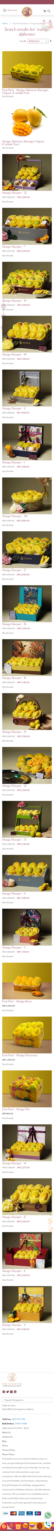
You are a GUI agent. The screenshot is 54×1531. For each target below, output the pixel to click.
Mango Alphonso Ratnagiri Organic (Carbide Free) (23, 143)
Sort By (23, 41)
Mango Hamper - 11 (13, 1217)
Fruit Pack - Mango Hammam (20, 1055)
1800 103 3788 (18, 1419)
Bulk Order (13, 10)
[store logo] (27, 11)
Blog (4, 1441)
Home (5, 23)
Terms (5, 1445)
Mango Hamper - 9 (13, 408)
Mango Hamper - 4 (13, 1325)
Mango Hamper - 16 (14, 678)
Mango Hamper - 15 (14, 732)
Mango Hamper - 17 (14, 570)
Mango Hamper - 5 (13, 947)
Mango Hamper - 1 (13, 462)
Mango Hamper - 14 (14, 1163)
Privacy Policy (8, 1449)
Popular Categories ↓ (14, 1400)
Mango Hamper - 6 (13, 893)
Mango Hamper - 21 (14, 192)
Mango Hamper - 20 (14, 516)
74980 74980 (21, 1423)
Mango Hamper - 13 (14, 839)
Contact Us (7, 1436)
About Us (6, 1432)
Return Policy (8, 1454)
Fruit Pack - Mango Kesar (17, 1001)
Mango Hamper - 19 (14, 300)
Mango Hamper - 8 (13, 1271)
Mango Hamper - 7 (13, 246)
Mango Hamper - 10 (14, 354)
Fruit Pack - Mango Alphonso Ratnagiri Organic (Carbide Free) (25, 92)
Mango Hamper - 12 (14, 785)
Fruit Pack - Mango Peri (16, 1109)
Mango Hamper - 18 (14, 624)
